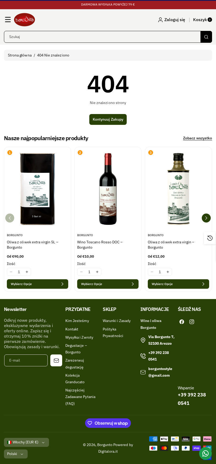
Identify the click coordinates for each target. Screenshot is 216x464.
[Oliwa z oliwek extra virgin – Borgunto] (178, 189)
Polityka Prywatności (113, 332)
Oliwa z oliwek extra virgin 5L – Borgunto (32, 245)
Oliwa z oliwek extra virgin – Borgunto (171, 245)
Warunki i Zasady (117, 320)
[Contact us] (205, 453)
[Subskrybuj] (56, 360)
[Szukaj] (206, 37)
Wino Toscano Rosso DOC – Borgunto (99, 245)
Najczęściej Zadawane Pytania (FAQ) (80, 397)
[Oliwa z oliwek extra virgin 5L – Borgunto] (37, 189)
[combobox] (108, 37)
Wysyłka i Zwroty (79, 337)
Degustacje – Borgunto (76, 348)
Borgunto (104, 444)
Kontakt (71, 329)
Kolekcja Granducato (75, 378)
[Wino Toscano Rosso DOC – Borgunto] (108, 189)
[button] (8, 19)
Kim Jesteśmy (77, 320)
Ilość (11, 263)
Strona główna (20, 55)
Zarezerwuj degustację (74, 363)
